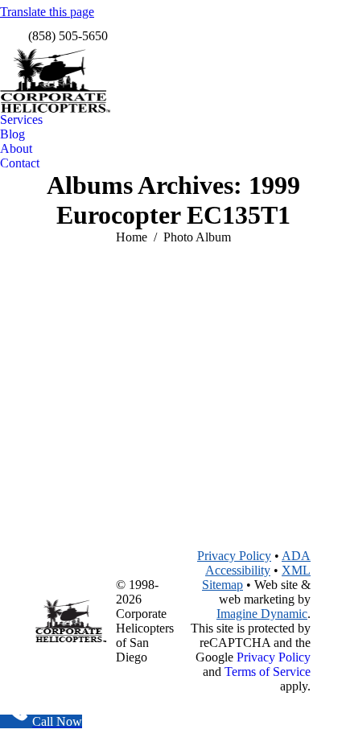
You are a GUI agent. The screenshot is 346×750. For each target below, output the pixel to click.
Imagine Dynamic (261, 613)
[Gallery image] (173, 376)
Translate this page (47, 12)
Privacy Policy (234, 555)
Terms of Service (267, 671)
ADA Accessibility (258, 563)
